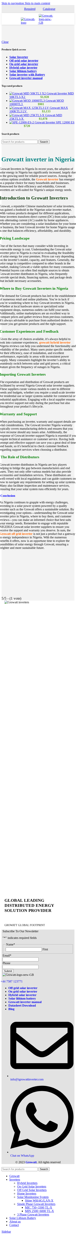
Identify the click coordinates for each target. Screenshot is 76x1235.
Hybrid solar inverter (23, 67)
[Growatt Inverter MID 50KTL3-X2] (28, 93)
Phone (6, 963)
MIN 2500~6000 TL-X (39, 1211)
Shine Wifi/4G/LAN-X (39, 1200)
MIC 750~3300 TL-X (38, 1207)
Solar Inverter (18, 57)
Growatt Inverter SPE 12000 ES (54, 122)
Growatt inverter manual (25, 78)
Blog (11, 1009)
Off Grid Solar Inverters (32, 1190)
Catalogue (49, 8)
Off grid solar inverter (23, 60)
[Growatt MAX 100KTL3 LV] (29, 107)
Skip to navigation (13, 3)
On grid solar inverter (23, 64)
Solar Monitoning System (33, 1197)
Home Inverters (26, 1193)
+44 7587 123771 (12, 981)
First (45, 949)
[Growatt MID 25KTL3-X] (27, 115)
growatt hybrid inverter (55, 342)
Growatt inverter (47, 179)
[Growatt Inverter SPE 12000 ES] (22, 122)
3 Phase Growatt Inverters (33, 1214)
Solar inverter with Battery (27, 74)
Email (7, 955)
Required (29, 8)
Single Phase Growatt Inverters (36, 1204)
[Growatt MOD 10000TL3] (27, 100)
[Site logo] (30, 22)
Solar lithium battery (23, 71)
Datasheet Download (22, 1005)
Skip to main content (37, 3)
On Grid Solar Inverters (31, 1186)
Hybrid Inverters (27, 1183)
